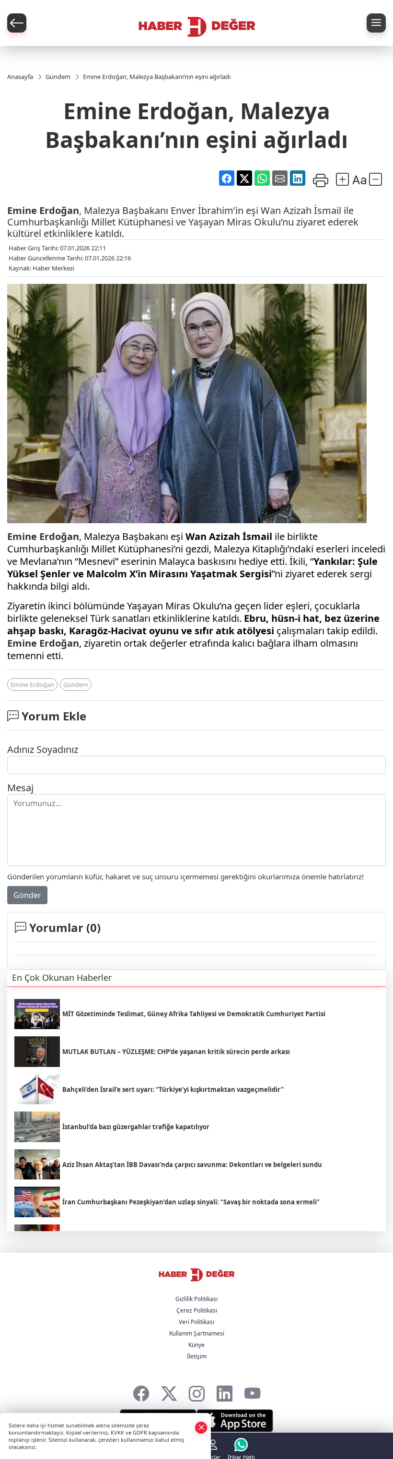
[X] (169, 1391)
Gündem (75, 684)
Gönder (27, 895)
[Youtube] (252, 1391)
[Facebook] (141, 1391)
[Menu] (376, 23)
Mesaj (20, 787)
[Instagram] (197, 1391)
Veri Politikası (196, 1322)
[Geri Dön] (16, 23)
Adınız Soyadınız (42, 749)
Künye (196, 1345)
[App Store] (234, 1420)
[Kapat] (201, 1427)
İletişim (197, 1356)
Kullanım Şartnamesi (196, 1333)
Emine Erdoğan (43, 210)
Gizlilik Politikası (196, 1299)
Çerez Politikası (196, 1310)
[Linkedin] (224, 1391)
